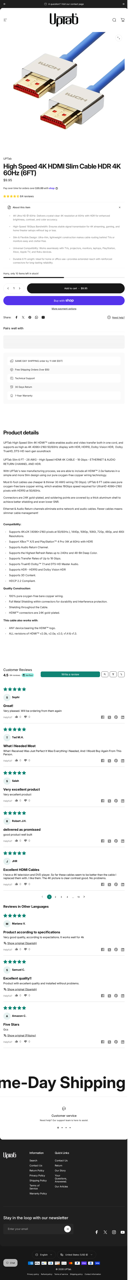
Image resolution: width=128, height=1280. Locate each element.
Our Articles (61, 1186)
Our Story (60, 1170)
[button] (11, 196)
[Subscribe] (67, 1229)
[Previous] (4, 4)
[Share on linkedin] (123, 717)
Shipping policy (76, 1274)
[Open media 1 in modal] (118, 38)
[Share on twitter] (109, 717)
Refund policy (46, 1274)
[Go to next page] (85, 897)
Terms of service (61, 1274)
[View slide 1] (58, 1128)
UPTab (7, 158)
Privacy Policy (37, 1175)
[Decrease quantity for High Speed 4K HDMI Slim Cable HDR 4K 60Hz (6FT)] (7, 288)
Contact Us (36, 1165)
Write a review (70, 674)
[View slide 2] (62, 1128)
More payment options (64, 308)
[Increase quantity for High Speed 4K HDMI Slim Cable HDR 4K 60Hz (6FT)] (20, 288)
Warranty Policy (38, 1193)
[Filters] (113, 674)
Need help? (118, 317)
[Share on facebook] (103, 717)
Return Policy (37, 1170)
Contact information (93, 1274)
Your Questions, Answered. (61, 1178)
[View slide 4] (70, 1128)
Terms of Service (35, 1187)
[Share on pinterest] (116, 717)
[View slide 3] (66, 1128)
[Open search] (104, 674)
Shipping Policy (38, 1180)
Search (33, 1160)
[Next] (123, 4)
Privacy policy (33, 1274)
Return (58, 1165)
